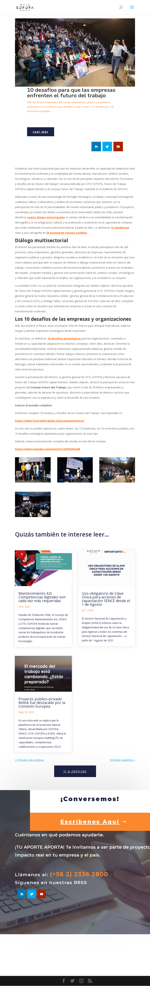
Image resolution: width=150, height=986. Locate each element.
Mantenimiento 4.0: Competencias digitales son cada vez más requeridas (42, 597)
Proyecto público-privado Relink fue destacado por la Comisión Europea (41, 702)
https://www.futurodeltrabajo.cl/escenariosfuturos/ (50, 420)
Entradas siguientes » (122, 760)
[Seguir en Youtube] (118, 146)
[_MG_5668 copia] (33, 482)
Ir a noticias (75, 771)
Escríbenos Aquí (89, 821)
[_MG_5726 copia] (75, 482)
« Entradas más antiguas (29, 760)
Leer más (40, 131)
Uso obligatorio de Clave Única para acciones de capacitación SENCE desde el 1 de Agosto (106, 599)
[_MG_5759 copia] (117, 482)
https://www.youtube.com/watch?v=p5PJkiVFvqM (47, 449)
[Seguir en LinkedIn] (96, 146)
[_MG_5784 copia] (33, 517)
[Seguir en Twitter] (107, 146)
